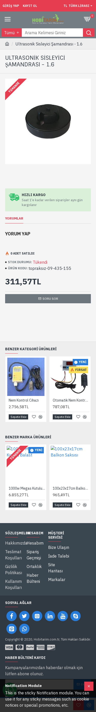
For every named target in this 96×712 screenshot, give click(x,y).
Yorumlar (14, 218)
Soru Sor (50, 298)
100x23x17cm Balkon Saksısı (71, 488)
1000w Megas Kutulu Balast (27, 488)
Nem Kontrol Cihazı (24, 400)
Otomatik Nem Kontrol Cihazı (71, 400)
